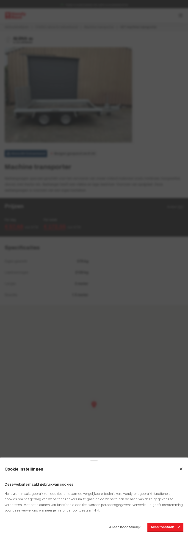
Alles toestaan (162, 527)
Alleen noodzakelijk (125, 527)
